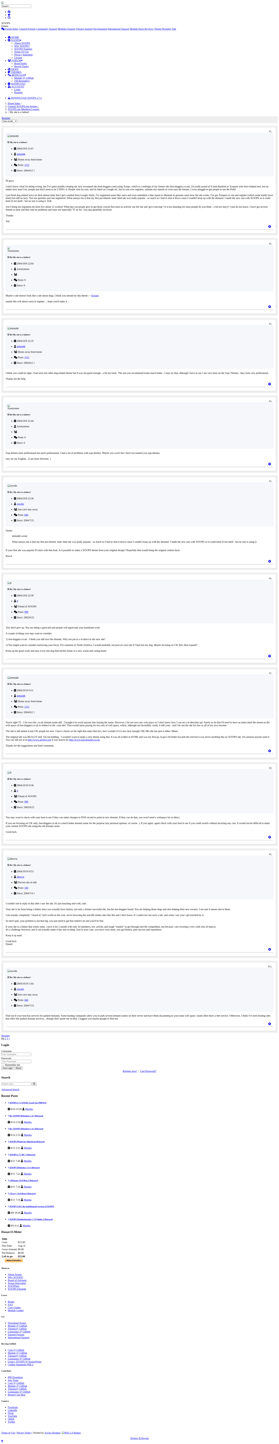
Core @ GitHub (16, 1350)
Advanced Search (10, 1089)
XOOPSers (13, 1286)
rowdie (20, 504)
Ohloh (11, 1419)
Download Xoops (17, 1323)
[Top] (269, 226)
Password (6, 1058)
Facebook (13, 1407)
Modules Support (66, 29)
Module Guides (16, 1310)
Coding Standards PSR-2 (20, 1364)
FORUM (16, 60)
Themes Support (84, 29)
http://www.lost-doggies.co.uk (84, 739)
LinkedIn (12, 1410)
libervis (20, 876)
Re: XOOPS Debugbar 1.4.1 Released (26, 1116)
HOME (15, 37)
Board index (14, 103)
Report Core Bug (16, 1394)
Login (17, 89)
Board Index (20, 63)
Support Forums (16, 1334)
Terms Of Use (21, 51)
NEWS (14, 69)
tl (17, 601)
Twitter (11, 1421)
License (18, 57)
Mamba (29, 1109)
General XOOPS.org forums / (23, 106)
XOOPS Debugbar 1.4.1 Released (24, 1167)
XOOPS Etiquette (17, 1289)
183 (26, 887)
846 (26, 515)
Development (100, 29)
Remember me (12, 1064)
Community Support (46, 29)
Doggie (95, 295)
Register (18, 92)
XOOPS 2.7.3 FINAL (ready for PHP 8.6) (27, 1103)
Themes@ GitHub (17, 1328)
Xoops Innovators (17, 1283)
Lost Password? (148, 1071)
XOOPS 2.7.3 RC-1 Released (22, 1154)
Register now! (130, 1071)
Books (11, 1301)
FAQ (10, 1304)
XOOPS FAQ (18, 83)
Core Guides (14, 1307)
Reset (18, 1068)
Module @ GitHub (24, 78)
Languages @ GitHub (19, 1331)
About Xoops (15, 1274)
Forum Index (11, 29)
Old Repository (22, 80)
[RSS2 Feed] (71, 1432)
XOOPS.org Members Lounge (23, 109)
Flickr (11, 1413)
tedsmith (21, 154)
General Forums (27, 29)
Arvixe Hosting (52, 1432)
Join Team (13, 1380)
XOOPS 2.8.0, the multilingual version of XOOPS (31, 1206)
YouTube (12, 1416)
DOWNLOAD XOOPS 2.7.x (26, 98)
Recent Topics (21, 66)
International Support (118, 29)
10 (271, 966)
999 (26, 612)
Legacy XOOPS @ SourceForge (24, 1361)
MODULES (17, 75)
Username (6, 1051)
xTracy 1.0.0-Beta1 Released (22, 1193)
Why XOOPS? (22, 46)
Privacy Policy (24, 1432)
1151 (26, 165)
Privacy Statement (23, 54)
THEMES (15, 72)
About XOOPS (22, 43)
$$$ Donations (15, 1377)
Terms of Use (8, 1432)
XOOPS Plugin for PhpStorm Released (27, 1141)
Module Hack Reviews (141, 29)
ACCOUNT (17, 86)
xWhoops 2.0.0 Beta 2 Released (23, 1180)
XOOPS (15, 40)
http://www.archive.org (39, 739)
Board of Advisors (17, 1280)
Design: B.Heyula (139, 1438)
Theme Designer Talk (165, 29)
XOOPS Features (23, 49)
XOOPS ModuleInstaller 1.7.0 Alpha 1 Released (31, 1219)
